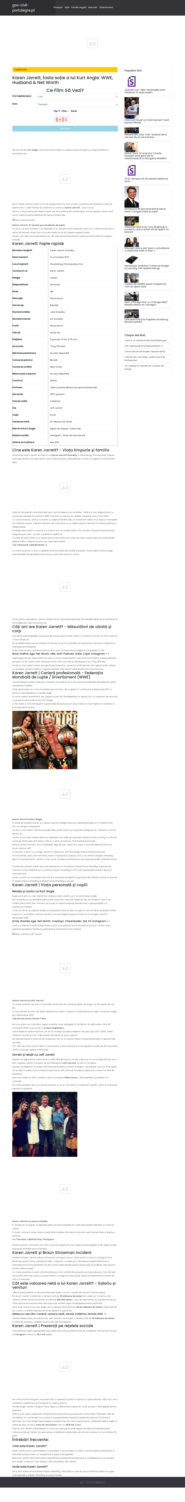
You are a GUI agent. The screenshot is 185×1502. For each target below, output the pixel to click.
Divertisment (106, 7)
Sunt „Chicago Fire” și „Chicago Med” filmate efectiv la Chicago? (146, 303)
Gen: (15, 103)
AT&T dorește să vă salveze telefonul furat (146, 180)
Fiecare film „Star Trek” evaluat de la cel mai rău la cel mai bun (145, 136)
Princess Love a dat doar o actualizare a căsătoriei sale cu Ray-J (146, 249)
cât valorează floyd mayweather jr (143, 345)
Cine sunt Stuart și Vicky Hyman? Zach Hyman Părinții (146, 121)
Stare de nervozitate (74, 435)
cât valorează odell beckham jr (29, 544)
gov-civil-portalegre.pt (92, 1482)
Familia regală (78, 7)
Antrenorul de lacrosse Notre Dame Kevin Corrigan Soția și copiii (145, 210)
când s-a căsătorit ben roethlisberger (145, 340)
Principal (57, 7)
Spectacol (65, 128)
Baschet (92, 7)
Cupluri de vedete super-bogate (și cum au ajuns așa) (145, 285)
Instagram (55, 435)
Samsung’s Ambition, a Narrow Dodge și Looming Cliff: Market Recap (146, 267)
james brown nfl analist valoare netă (144, 351)
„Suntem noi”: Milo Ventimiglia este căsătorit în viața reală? (144, 91)
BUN (67, 7)
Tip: (55, 111)
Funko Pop (75, 428)
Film (64, 111)
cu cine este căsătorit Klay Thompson (33, 1239)
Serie (73, 111)
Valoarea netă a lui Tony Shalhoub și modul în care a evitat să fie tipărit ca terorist (146, 229)
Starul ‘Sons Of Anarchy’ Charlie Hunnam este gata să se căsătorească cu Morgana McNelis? (145, 156)
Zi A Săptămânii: (22, 96)
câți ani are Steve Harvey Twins (29, 1018)
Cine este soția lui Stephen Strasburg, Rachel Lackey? (146, 321)
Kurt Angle (32, 149)
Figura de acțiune (59, 428)
